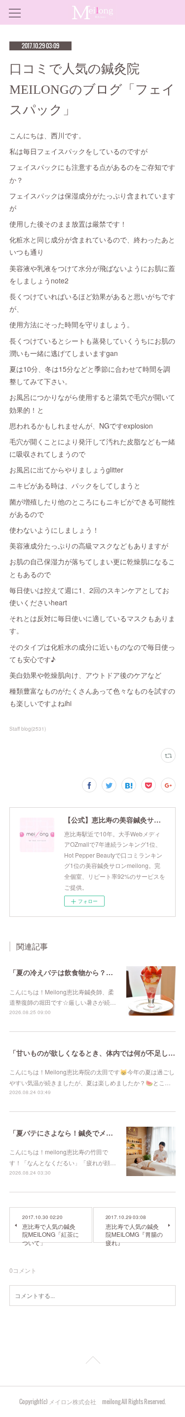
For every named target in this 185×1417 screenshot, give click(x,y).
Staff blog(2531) (27, 728)
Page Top (92, 1361)
